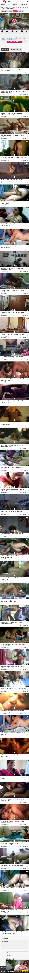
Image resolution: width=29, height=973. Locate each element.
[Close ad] (27, 961)
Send (25, 946)
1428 (14, 11)
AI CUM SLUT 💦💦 (5, 4)
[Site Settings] (27, 1)
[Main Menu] (1, 1)
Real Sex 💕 (14, 4)
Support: (9, 955)
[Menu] (24, 1)
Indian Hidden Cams (7, 11)
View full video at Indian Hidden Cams (11, 14)
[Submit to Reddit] (23, 15)
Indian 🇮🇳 (21, 11)
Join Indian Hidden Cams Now (14, 41)
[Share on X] (26, 15)
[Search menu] (20, 1)
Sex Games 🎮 (24, 4)
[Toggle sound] (7, 961)
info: (8, 952)
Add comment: (5, 941)
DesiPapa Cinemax (5, 94)
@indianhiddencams (11, 39)
